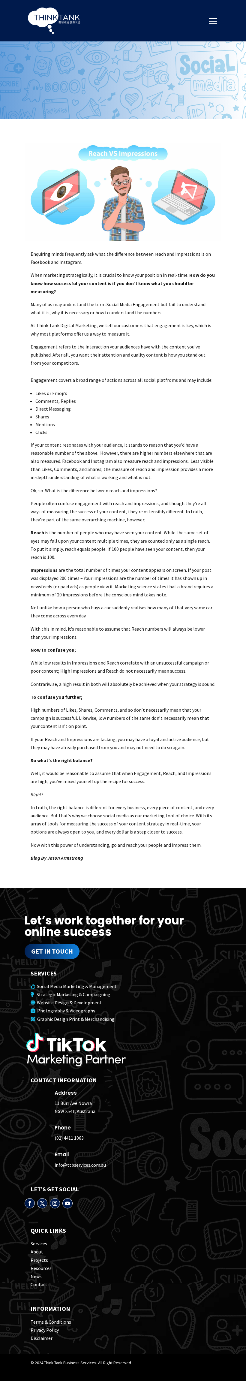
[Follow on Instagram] (55, 1203)
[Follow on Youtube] (67, 1203)
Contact (39, 1284)
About (37, 1252)
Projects (39, 1260)
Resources (41, 1268)
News (36, 1276)
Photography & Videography (65, 1011)
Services (39, 1244)
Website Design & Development (68, 1003)
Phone (63, 1127)
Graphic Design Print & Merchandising (75, 1019)
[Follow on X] (42, 1203)
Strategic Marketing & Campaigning (72, 994)
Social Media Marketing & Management (76, 986)
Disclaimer (41, 1338)
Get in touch (52, 951)
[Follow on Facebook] (30, 1203)
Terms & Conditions (51, 1322)
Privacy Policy (45, 1330)
